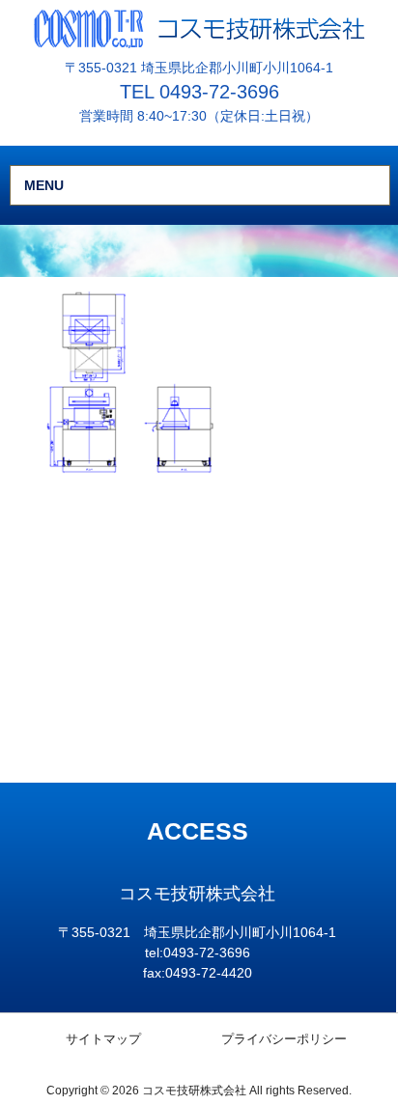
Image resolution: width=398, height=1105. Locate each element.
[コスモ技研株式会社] (199, 28)
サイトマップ (103, 1039)
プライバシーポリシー (284, 1039)
